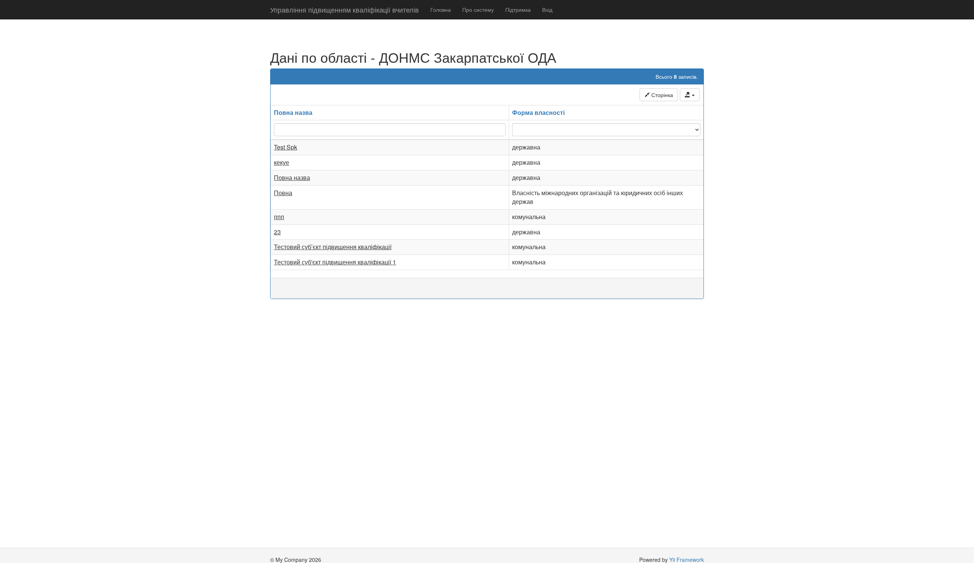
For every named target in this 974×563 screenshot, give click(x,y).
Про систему (478, 9)
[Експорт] (690, 94)
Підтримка (518, 9)
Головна (440, 9)
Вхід (547, 9)
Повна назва (293, 112)
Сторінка (661, 95)
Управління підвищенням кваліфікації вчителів (344, 9)
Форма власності (538, 112)
